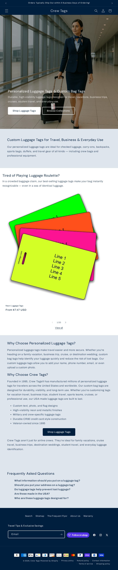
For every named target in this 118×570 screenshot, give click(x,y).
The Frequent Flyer (57, 516)
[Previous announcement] (6, 3)
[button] (6, 10)
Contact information (101, 561)
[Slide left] (52, 322)
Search (29, 516)
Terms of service (86, 564)
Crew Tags (35, 561)
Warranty (88, 516)
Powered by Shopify (49, 561)
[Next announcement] (112, 3)
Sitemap (40, 516)
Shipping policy (103, 564)
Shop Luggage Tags (24, 111)
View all (59, 328)
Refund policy (83, 561)
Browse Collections (58, 111)
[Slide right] (65, 322)
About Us (75, 516)
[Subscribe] (61, 534)
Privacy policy (67, 561)
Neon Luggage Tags (14, 306)
